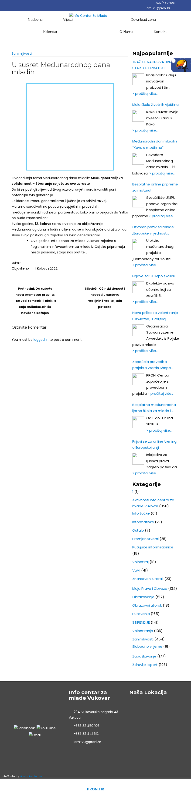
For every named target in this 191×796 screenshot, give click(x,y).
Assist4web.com (31, 776)
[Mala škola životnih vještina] (138, 116)
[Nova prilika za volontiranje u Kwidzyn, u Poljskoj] (138, 330)
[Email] (35, 734)
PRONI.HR (95, 789)
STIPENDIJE (141, 622)
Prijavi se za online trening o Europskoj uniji (154, 444)
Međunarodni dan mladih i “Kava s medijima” (154, 144)
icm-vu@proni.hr (158, 8)
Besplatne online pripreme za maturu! (155, 187)
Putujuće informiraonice (152, 547)
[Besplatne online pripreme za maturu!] (138, 201)
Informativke (143, 521)
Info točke (141, 513)
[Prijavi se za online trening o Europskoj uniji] (138, 459)
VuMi (136, 570)
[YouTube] (46, 727)
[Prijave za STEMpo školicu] (138, 287)
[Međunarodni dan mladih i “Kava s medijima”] (138, 159)
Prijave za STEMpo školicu (153, 276)
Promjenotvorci (145, 538)
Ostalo (138, 530)
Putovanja (141, 613)
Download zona (143, 20)
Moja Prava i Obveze (149, 588)
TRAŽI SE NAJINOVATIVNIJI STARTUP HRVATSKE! (153, 64)
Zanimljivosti (22, 53)
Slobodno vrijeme (147, 646)
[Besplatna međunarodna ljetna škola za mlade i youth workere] (138, 422)
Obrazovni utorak (147, 605)
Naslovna (35, 20)
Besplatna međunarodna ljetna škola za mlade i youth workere (154, 408)
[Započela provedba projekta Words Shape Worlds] (138, 379)
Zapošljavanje (144, 656)
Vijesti (68, 20)
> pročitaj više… (145, 93)
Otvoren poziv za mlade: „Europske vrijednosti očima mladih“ (153, 230)
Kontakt (160, 32)
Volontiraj (140, 561)
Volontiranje (142, 630)
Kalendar (50, 32)
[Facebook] (24, 727)
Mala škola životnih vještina (155, 104)
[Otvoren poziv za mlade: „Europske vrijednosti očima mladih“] (138, 244)
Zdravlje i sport (145, 664)
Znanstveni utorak (148, 578)
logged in (41, 339)
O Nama (126, 32)
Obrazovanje (143, 596)
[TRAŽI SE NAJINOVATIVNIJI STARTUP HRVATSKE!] (138, 79)
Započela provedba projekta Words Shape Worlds (151, 365)
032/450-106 (165, 3)
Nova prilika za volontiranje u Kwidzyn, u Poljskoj (155, 315)
